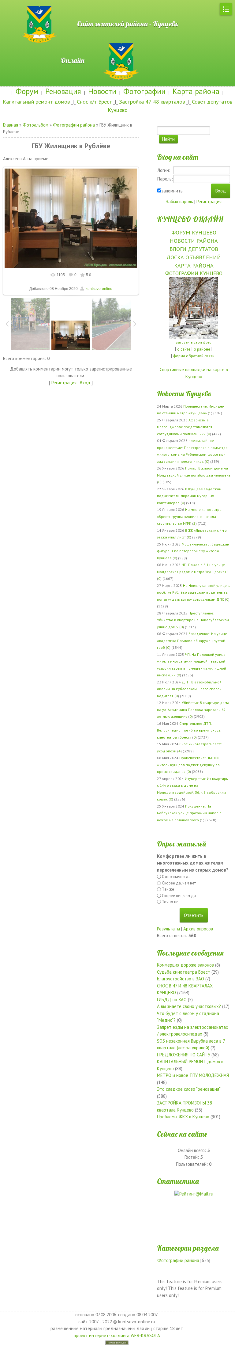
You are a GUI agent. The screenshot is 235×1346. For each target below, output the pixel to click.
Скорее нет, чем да (179, 895)
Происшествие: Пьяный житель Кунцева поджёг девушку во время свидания (188, 764)
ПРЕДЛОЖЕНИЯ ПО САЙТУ (183, 1055)
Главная (10, 125)
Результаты (168, 929)
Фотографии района (74, 125)
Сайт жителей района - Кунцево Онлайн (118, 42)
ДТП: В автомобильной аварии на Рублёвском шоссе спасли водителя (189, 689)
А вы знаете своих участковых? (189, 1006)
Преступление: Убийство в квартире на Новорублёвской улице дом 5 (193, 620)
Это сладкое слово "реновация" (188, 1089)
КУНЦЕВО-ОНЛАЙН (190, 219)
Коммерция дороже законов (185, 965)
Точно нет (171, 901)
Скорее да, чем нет (179, 883)
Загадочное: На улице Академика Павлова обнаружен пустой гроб (192, 640)
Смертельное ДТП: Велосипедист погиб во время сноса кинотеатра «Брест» (189, 730)
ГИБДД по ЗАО (172, 999)
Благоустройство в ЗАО (180, 979)
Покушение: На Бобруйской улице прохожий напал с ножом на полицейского (189, 813)
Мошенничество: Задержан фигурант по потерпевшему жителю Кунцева (193, 551)
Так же (168, 889)
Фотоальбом (35, 125)
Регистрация (63, 383)
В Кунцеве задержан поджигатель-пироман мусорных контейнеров (189, 496)
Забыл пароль (179, 201)
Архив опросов (198, 929)
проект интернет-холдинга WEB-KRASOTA (117, 1335)
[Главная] (20, 3)
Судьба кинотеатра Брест (183, 972)
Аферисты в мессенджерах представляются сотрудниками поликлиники (184, 427)
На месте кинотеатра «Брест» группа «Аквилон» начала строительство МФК (189, 516)
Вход (85, 383)
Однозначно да (176, 876)
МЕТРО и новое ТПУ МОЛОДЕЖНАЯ (193, 1075)
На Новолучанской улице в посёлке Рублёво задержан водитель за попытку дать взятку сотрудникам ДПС (193, 592)
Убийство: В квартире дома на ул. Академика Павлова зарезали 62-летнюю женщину (193, 709)
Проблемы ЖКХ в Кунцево (183, 1117)
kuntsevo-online (99, 289)
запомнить (172, 191)
